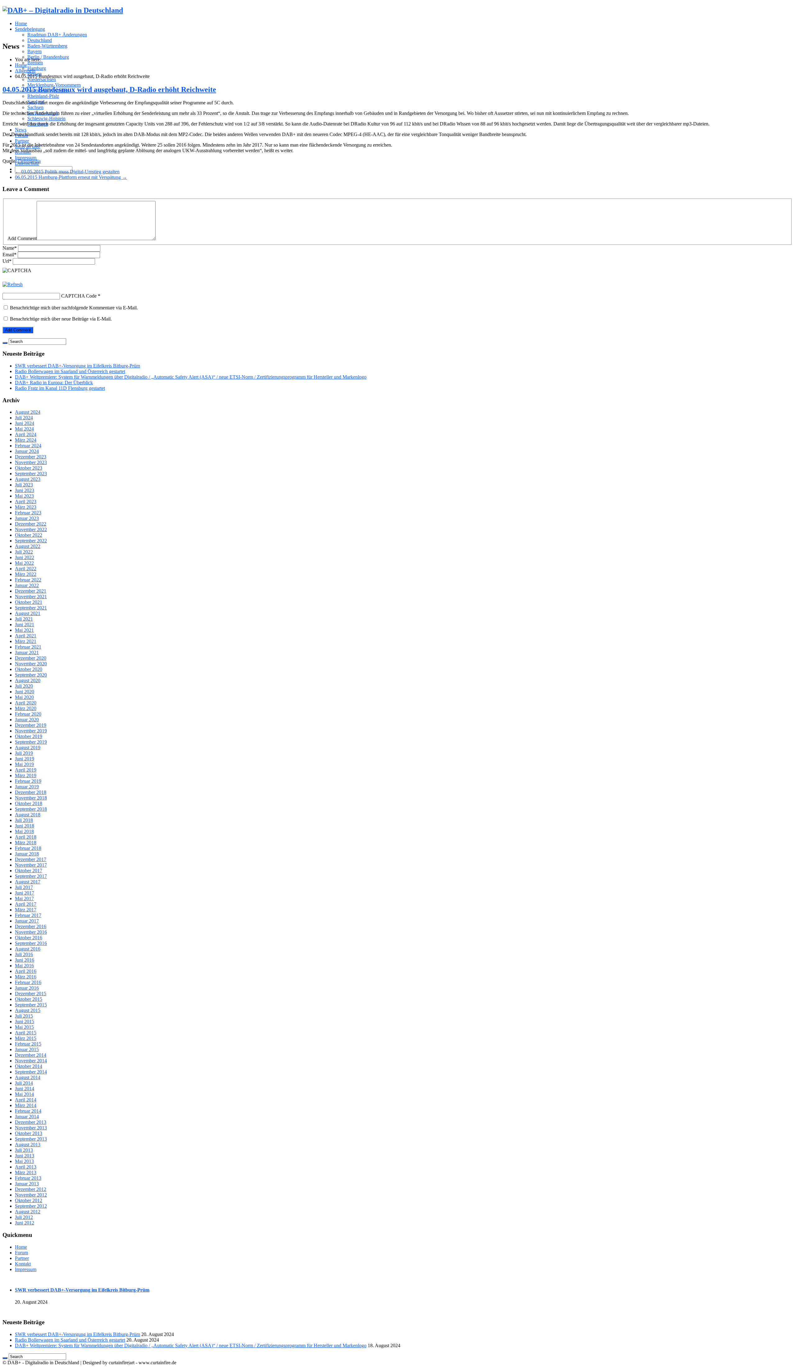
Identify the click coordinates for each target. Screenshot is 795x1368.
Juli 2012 (24, 1217)
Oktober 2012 (28, 1200)
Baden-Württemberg (47, 45)
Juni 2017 (24, 893)
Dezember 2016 (30, 926)
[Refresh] (12, 284)
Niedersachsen (41, 79)
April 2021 (25, 635)
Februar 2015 (28, 1044)
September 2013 (31, 1139)
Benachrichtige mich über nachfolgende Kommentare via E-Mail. (74, 307)
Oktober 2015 (28, 999)
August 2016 (27, 948)
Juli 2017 (24, 887)
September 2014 (31, 1071)
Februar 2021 (28, 647)
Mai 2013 (24, 1161)
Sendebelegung (30, 29)
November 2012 (31, 1194)
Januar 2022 (27, 585)
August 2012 (27, 1211)
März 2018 (25, 842)
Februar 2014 (28, 1111)
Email (9, 254)
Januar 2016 (27, 988)
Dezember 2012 (30, 1189)
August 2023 (27, 479)
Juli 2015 (24, 1016)
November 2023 (31, 462)
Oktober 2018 (28, 803)
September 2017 (31, 876)
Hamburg (36, 68)
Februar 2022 (28, 579)
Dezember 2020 (30, 658)
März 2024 (25, 440)
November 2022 (31, 529)
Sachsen (35, 107)
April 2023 (25, 501)
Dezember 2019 (30, 725)
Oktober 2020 (28, 669)
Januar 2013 (27, 1183)
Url (6, 261)
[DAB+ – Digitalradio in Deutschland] (62, 10)
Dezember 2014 (30, 1055)
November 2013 (31, 1127)
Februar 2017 (28, 915)
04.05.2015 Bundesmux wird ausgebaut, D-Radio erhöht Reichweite (109, 89)
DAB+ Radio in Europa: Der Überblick (54, 382)
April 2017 (25, 904)
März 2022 (25, 574)
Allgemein (25, 70)
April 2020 (25, 702)
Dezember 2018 (30, 792)
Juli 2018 (24, 820)
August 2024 (27, 412)
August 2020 (27, 680)
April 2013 (25, 1167)
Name (9, 248)
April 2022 (25, 568)
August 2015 (27, 1010)
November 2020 (31, 663)
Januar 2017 (27, 920)
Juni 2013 (24, 1155)
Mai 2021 (24, 630)
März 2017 (25, 909)
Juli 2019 (24, 753)
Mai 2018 (24, 831)
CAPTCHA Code (79, 296)
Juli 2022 (24, 551)
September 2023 (31, 473)
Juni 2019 (24, 758)
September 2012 (31, 1206)
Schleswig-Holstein (46, 118)
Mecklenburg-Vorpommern (54, 85)
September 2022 (31, 540)
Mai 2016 (24, 965)
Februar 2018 (28, 848)
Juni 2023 (24, 490)
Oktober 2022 (28, 535)
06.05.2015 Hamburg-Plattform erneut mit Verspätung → (71, 177)
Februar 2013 (28, 1178)
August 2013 (27, 1144)
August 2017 (27, 881)
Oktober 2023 (28, 468)
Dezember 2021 (30, 591)
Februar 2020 (28, 714)
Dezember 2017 (30, 859)
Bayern (34, 51)
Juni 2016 (24, 960)
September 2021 (31, 607)
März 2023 (25, 507)
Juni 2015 (24, 1021)
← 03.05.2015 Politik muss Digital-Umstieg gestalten (67, 171)
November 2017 (31, 865)
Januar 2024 (27, 451)
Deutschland (39, 40)
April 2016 (25, 971)
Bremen (35, 62)
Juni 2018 (24, 825)
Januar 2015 (27, 1049)
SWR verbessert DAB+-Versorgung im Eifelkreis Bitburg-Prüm (77, 365)
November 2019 (31, 730)
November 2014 (31, 1060)
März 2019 (25, 775)
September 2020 (31, 674)
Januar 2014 (27, 1116)
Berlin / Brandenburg (48, 57)
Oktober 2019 (28, 736)
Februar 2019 (28, 781)
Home (21, 23)
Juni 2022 (24, 557)
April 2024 (25, 434)
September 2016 (31, 943)
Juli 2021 (24, 619)
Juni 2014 (24, 1088)
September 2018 (31, 809)
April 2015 (25, 1032)
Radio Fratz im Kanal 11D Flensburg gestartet (60, 388)
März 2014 (25, 1105)
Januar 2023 (27, 518)
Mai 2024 (24, 428)
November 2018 (31, 797)
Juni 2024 (24, 423)
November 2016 (31, 932)
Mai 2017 (24, 898)
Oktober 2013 (28, 1133)
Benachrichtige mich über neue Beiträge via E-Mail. (61, 318)
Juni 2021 (24, 624)
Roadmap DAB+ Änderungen (57, 34)
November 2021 (31, 596)
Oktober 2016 (28, 937)
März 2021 (25, 641)
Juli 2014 (24, 1083)
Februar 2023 (28, 512)
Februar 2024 (28, 445)
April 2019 (25, 770)
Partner (22, 141)
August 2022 (27, 546)
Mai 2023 (24, 496)
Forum (21, 1252)
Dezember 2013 (30, 1122)
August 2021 (27, 613)
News (20, 129)
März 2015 (25, 1038)
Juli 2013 (24, 1150)
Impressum (25, 157)
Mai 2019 (24, 764)
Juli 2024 (24, 417)
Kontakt (23, 1263)
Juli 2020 (24, 686)
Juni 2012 (24, 1222)
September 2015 (31, 1004)
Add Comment (22, 238)
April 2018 (25, 837)
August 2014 (27, 1077)
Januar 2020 (27, 719)
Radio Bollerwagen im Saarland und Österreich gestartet (70, 371)
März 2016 (25, 976)
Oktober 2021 (28, 602)
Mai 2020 (24, 697)
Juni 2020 (24, 691)
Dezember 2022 (30, 524)
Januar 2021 (27, 652)
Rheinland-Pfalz (43, 96)
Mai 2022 (24, 563)
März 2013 (25, 1172)
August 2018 (27, 814)
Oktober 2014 (28, 1066)
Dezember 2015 (30, 993)
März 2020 (25, 708)
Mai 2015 (24, 1027)
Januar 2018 (27, 853)
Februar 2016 (28, 982)
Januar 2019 (27, 786)
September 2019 (31, 742)
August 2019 (27, 747)
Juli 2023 (24, 484)
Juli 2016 (24, 954)
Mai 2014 (24, 1094)
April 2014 (25, 1099)
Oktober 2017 (28, 870)
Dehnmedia (29, 161)
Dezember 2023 (30, 456)
